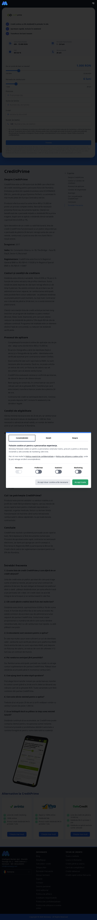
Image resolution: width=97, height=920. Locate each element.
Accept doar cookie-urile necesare (53, 482)
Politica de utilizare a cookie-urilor (69, 456)
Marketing (78, 468)
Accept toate (80, 482)
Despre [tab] (75, 438)
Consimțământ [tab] (22, 438)
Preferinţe (39, 468)
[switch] (18, 472)
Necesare (18, 468)
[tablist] (48, 438)
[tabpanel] (48, 460)
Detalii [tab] (48, 438)
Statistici (58, 468)
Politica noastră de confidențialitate (40, 456)
